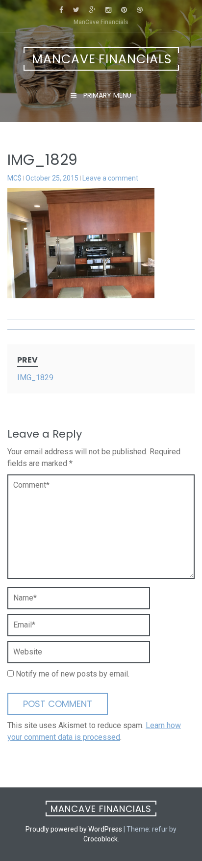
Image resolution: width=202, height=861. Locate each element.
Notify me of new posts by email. (72, 673)
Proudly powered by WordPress (73, 829)
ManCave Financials (102, 59)
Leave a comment (110, 178)
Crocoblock (100, 839)
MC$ (14, 178)
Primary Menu (106, 95)
